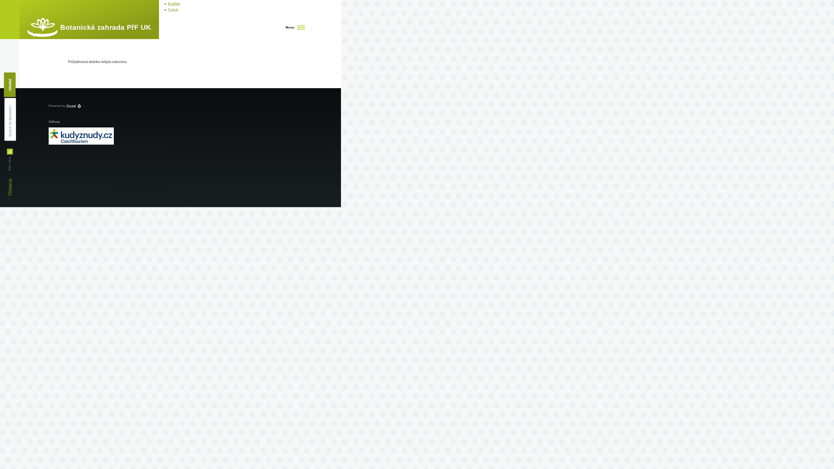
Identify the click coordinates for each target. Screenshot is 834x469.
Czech (173, 10)
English (174, 4)
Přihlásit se (10, 187)
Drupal (71, 105)
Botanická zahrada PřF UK (105, 27)
